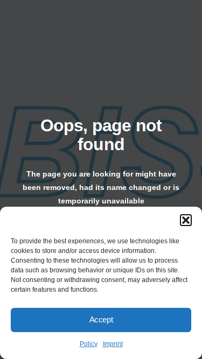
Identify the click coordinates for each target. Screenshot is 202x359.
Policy (88, 344)
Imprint (113, 344)
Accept (101, 319)
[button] (185, 220)
